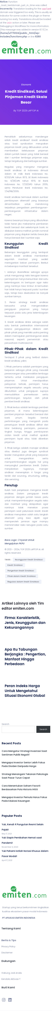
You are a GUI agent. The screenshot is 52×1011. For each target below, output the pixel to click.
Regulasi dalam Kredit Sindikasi (23, 581)
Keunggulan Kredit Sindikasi (29, 559)
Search (5, 724)
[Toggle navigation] (6, 56)
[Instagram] (3, 999)
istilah (8, 140)
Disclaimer (7, 952)
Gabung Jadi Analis (11, 972)
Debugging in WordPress (13, 26)
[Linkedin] (10, 999)
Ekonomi (26, 84)
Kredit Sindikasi (15, 565)
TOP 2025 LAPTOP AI (27, 110)
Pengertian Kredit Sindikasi (21, 570)
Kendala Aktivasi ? (10, 978)
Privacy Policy (8, 946)
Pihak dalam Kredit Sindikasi (22, 576)
